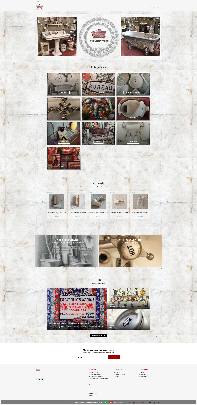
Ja (105, 402)
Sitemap (91, 395)
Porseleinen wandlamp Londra (99, 212)
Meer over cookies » (118, 402)
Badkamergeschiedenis (93, 7)
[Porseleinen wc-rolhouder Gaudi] (77, 201)
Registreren (142, 372)
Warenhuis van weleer (62, 7)
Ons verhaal (82, 7)
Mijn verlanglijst (143, 376)
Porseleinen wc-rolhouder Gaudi (77, 212)
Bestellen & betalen (94, 389)
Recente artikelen (97, 335)
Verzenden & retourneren (95, 391)
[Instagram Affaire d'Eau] (39, 379)
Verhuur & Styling (93, 372)
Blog (118, 7)
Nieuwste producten (85, 187)
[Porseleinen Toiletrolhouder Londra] (57, 201)
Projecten (104, 7)
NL (38, 1)
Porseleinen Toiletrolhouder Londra (56, 212)
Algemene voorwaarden (95, 382)
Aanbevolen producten (99, 187)
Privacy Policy (92, 387)
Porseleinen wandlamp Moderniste (140, 212)
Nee (111, 402)
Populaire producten (111, 187)
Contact (124, 7)
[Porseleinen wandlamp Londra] (98, 201)
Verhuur (112, 7)
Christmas (73, 7)
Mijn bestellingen (143, 374)
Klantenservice (93, 393)
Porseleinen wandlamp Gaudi (119, 212)
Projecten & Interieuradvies (96, 376)
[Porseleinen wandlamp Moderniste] (140, 201)
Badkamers (51, 7)
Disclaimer (91, 385)
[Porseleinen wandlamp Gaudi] (119, 201)
